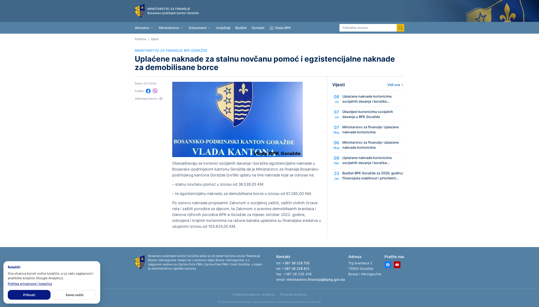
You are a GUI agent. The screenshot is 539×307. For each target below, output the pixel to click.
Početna (140, 39)
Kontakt (258, 28)
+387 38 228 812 (296, 268)
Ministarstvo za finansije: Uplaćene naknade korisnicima (370, 129)
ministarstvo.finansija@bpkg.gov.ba (316, 279)
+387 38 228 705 (296, 263)
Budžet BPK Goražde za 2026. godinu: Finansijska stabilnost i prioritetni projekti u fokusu (373, 176)
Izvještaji (223, 28)
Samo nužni (74, 295)
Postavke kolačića (293, 294)
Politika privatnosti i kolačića (254, 294)
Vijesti (155, 39)
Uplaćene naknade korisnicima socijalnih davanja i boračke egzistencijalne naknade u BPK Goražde (367, 99)
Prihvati (29, 295)
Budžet (241, 28)
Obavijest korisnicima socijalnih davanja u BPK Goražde (367, 114)
